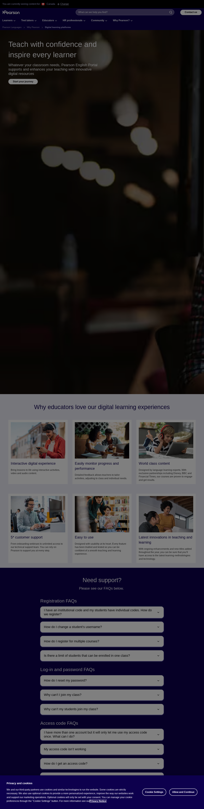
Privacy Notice (98, 801)
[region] (102, 792)
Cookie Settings (154, 792)
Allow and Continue (183, 792)
